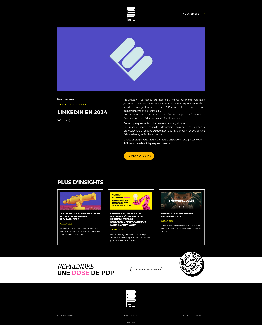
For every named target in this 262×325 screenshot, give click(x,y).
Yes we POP (80, 104)
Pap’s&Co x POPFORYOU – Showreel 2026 (177, 215)
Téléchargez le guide (139, 155)
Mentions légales (131, 322)
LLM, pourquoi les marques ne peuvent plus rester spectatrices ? (80, 216)
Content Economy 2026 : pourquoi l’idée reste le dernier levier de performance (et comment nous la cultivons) (128, 219)
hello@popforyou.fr (130, 315)
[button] (59, 120)
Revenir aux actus (65, 99)
